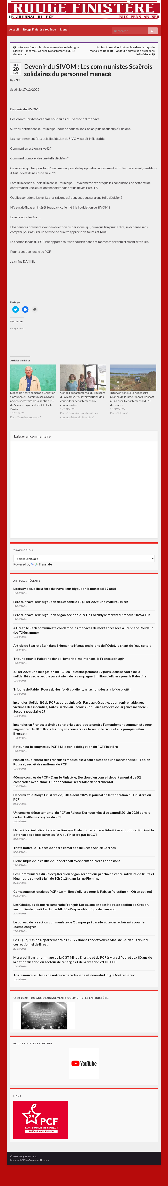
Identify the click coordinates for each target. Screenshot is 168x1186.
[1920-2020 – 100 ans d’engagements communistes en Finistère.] (44, 1015)
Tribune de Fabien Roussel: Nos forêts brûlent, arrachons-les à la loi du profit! (72, 689)
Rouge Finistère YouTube (39, 29)
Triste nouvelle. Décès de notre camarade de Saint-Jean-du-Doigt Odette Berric (74, 975)
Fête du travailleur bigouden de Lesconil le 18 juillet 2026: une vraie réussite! (70, 602)
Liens (63, 29)
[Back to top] (159, 1177)
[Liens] (40, 1119)
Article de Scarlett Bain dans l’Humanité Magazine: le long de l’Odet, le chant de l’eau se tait (82, 645)
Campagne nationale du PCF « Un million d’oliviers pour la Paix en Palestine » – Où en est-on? (82, 891)
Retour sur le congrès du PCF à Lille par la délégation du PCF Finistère (65, 746)
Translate (45, 564)
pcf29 (17, 80)
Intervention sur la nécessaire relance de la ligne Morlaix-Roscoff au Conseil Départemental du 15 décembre (46, 50)
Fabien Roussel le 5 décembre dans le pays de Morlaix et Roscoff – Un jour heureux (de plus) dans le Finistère (122, 50)
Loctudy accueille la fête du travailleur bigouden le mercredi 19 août (64, 588)
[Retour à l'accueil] (84, 12)
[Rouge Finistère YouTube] (84, 1063)
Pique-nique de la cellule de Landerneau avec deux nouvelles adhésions (66, 861)
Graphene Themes (38, 1160)
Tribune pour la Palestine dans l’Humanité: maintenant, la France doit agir (68, 658)
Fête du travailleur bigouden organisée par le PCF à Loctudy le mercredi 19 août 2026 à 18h (81, 615)
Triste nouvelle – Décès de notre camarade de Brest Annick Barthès (64, 848)
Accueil (14, 29)
